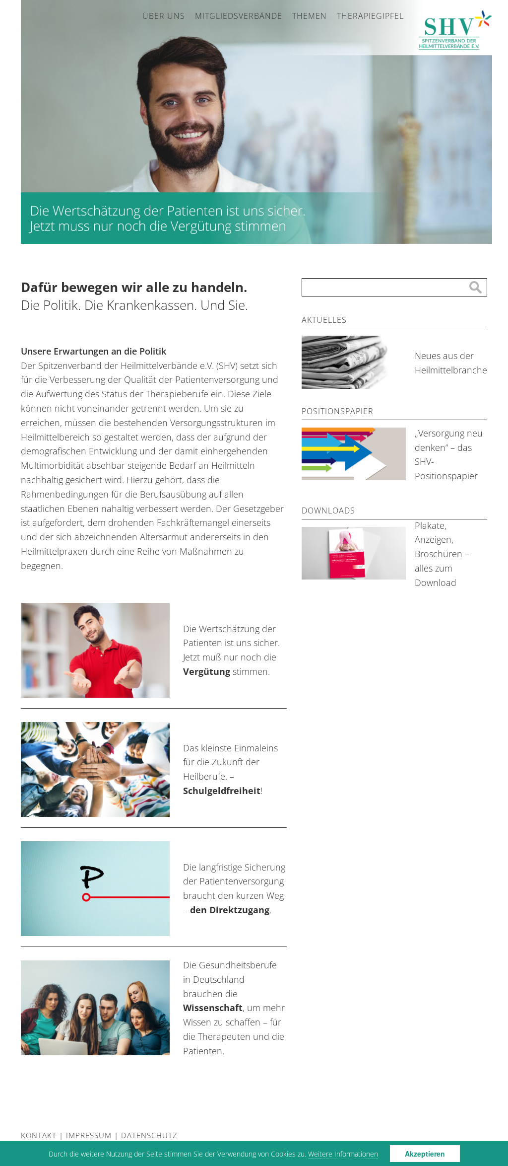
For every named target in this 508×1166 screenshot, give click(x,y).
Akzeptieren (425, 1154)
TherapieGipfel (370, 15)
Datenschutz (149, 1135)
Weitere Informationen (343, 1154)
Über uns (163, 15)
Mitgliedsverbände (238, 15)
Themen (309, 15)
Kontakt (39, 1135)
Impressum (89, 1135)
